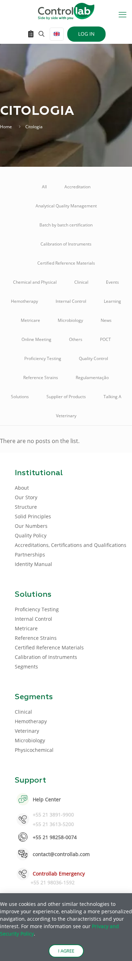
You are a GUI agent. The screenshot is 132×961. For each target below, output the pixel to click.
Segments (26, 666)
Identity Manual (33, 564)
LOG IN (86, 33)
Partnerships (30, 554)
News (106, 320)
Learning (112, 301)
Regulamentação (92, 378)
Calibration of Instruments (66, 244)
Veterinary (66, 416)
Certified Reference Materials (66, 263)
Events (112, 282)
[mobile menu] (122, 14)
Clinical (81, 282)
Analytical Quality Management (66, 206)
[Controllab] (66, 10)
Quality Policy (30, 535)
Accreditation (77, 187)
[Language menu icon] (57, 34)
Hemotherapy (24, 301)
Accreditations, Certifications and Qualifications (70, 545)
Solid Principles (33, 516)
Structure (26, 506)
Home (6, 127)
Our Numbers (31, 526)
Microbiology (70, 320)
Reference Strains (40, 378)
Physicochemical (34, 750)
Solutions (20, 397)
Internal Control (71, 301)
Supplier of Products (66, 397)
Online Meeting (36, 339)
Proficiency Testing (42, 358)
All (44, 187)
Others (75, 339)
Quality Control (93, 358)
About (22, 487)
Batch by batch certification (66, 225)
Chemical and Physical (35, 282)
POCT (105, 339)
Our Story (26, 497)
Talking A (112, 397)
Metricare (30, 320)
